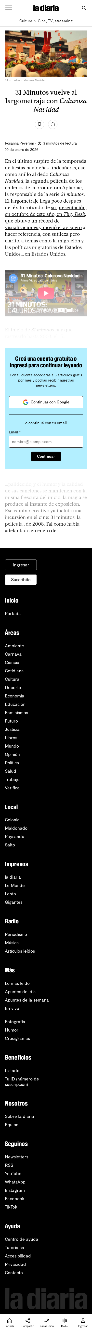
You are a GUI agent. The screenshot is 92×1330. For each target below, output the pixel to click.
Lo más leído (17, 983)
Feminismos (16, 712)
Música (12, 943)
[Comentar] (52, 124)
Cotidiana (14, 671)
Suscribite (21, 579)
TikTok (11, 1207)
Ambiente (14, 646)
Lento (10, 894)
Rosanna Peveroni (19, 143)
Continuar (46, 456)
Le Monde (15, 885)
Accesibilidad (18, 1256)
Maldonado (16, 828)
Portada (13, 613)
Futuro (11, 721)
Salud (10, 771)
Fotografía (15, 1021)
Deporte (13, 687)
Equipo (11, 1124)
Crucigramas (17, 1038)
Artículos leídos (20, 951)
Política (12, 763)
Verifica (12, 788)
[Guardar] (39, 124)
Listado (12, 1070)
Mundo (12, 746)
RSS (9, 1165)
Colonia (12, 820)
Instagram (15, 1190)
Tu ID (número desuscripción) (22, 1081)
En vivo (12, 1008)
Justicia (12, 729)
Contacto (14, 1272)
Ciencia (12, 662)
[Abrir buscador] (83, 8)
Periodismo (16, 934)
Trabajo (12, 779)
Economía (14, 696)
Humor (11, 1030)
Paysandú (14, 836)
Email (15, 432)
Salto (10, 845)
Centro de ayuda (21, 1239)
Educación (15, 704)
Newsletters (16, 1157)
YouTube (13, 1173)
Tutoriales (14, 1247)
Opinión (12, 754)
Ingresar (21, 565)
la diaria (13, 877)
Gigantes (13, 902)
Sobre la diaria (19, 1116)
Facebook (15, 1198)
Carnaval (14, 654)
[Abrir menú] (9, 8)
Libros (11, 737)
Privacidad (15, 1264)
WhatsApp (15, 1182)
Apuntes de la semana (27, 1000)
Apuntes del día (20, 991)
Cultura (25, 21)
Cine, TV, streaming (55, 21)
